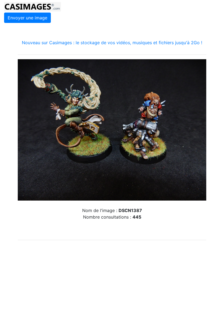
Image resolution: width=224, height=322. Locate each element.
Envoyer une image (27, 17)
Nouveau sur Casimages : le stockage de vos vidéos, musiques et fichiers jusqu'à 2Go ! (112, 42)
